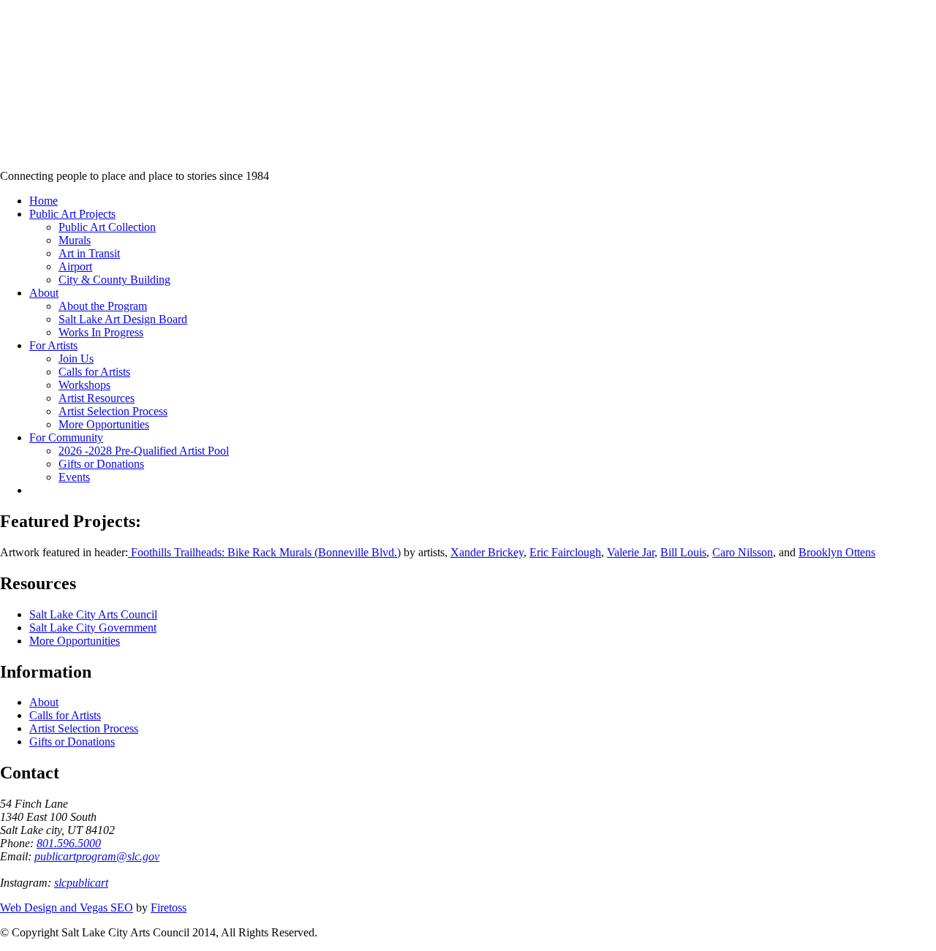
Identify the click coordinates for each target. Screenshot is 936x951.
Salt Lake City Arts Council (93, 614)
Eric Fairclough (565, 552)
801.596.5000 (69, 843)
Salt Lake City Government (92, 627)
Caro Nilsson (742, 552)
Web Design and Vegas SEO (66, 907)
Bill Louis (683, 552)
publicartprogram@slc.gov (96, 856)
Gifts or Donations (72, 741)
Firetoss (168, 907)
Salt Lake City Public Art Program (33, 104)
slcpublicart (81, 882)
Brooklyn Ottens (837, 552)
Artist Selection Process (83, 728)
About (43, 702)
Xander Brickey (487, 552)
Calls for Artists (65, 715)
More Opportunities (74, 640)
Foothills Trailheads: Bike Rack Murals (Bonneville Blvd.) (264, 552)
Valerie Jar (630, 552)
